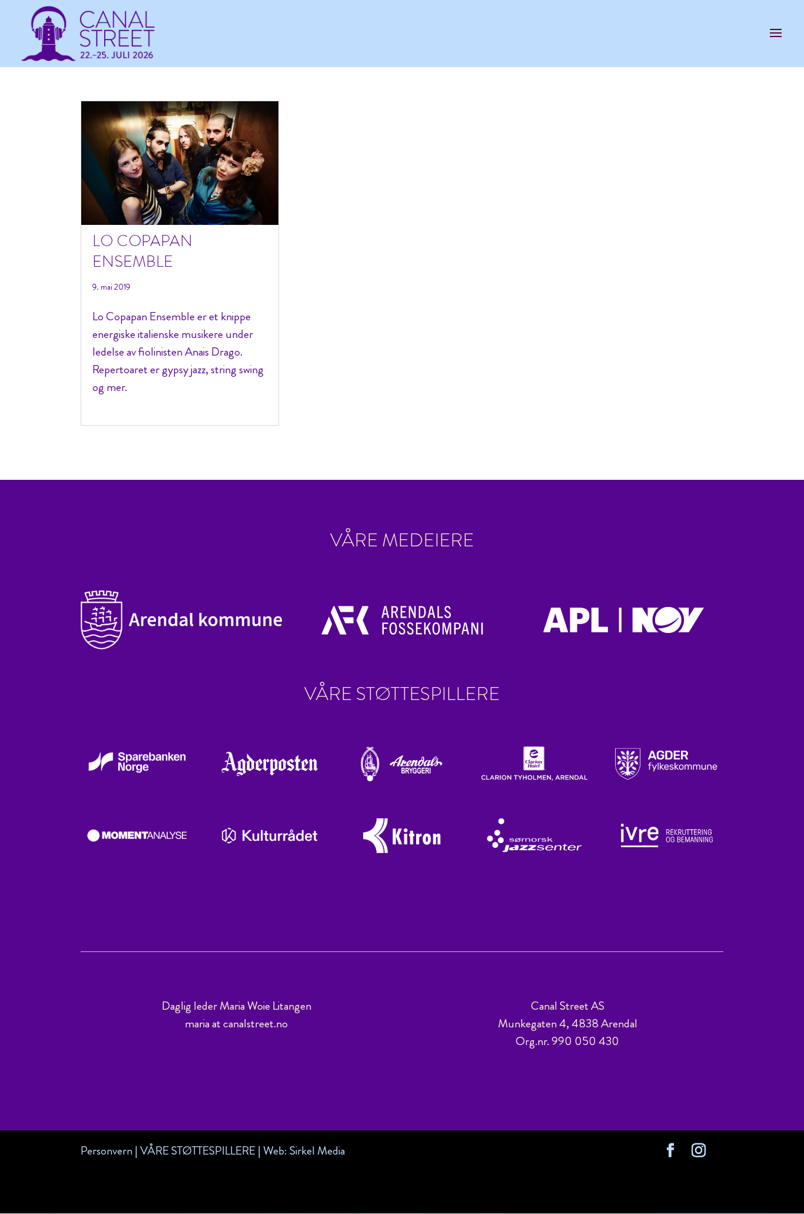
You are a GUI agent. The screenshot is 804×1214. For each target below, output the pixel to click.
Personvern (106, 1150)
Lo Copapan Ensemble (142, 251)
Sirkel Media (317, 1150)
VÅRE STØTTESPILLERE (197, 1150)
